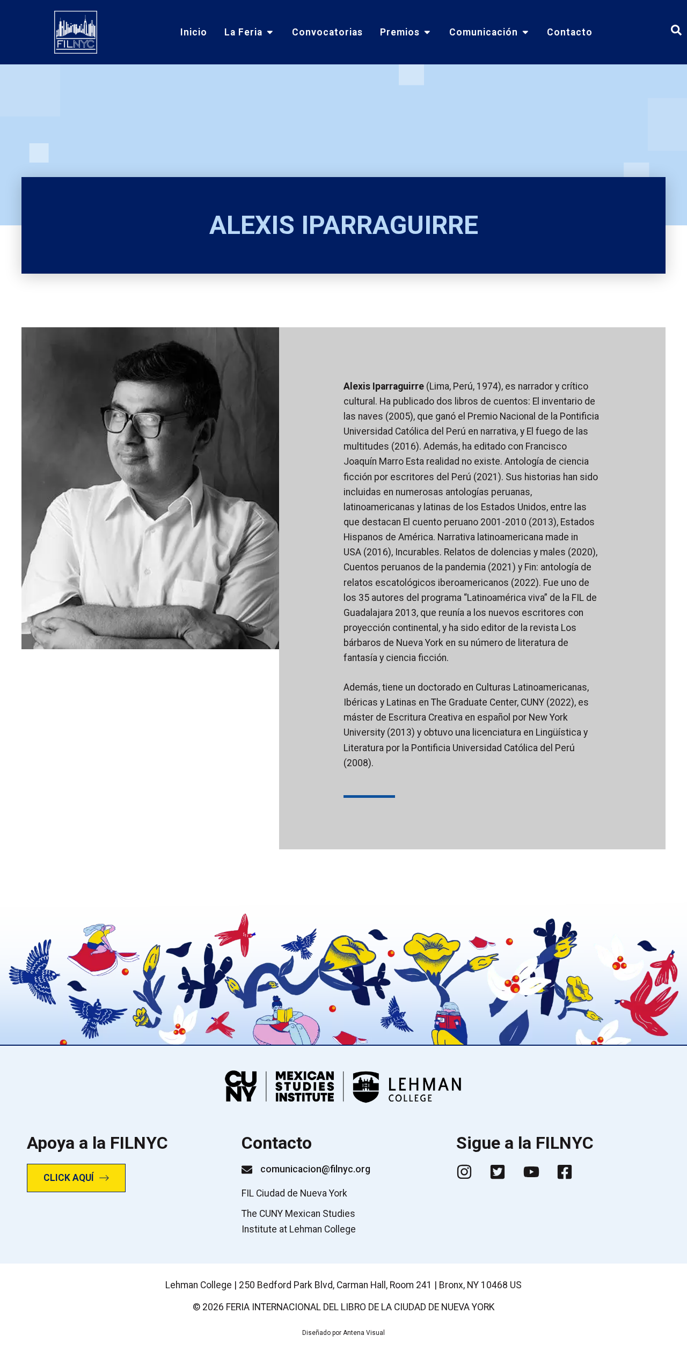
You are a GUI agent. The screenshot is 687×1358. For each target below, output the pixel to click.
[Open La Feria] (270, 32)
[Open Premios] (427, 32)
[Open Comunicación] (525, 32)
